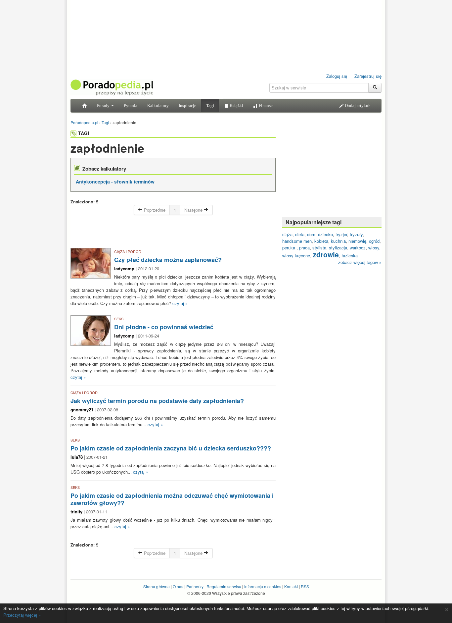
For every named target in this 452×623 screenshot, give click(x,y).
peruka (289, 247)
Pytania (130, 105)
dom (311, 234)
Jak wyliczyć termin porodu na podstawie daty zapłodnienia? (157, 400)
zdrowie (326, 254)
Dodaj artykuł (357, 105)
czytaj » (180, 303)
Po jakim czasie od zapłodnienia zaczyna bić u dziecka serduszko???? (170, 448)
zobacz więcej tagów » (360, 262)
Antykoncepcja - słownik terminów (115, 181)
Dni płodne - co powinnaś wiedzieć (163, 327)
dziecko (325, 234)
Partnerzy (194, 586)
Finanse (265, 105)
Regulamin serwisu (223, 586)
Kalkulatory (158, 105)
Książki (236, 105)
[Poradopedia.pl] (111, 87)
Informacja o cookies (262, 586)
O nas (178, 586)
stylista (319, 247)
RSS (305, 586)
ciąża (287, 234)
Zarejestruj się (368, 76)
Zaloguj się (336, 76)
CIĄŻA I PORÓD (127, 251)
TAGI (83, 133)
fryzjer (341, 234)
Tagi (210, 105)
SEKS (118, 318)
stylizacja (338, 247)
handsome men (297, 241)
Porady (104, 105)
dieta (299, 234)
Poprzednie (154, 210)
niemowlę (357, 241)
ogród (374, 241)
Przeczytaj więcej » (22, 615)
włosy (373, 247)
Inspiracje (187, 105)
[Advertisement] (173, 233)
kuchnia (338, 241)
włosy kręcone (296, 255)
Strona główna (156, 586)
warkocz (358, 247)
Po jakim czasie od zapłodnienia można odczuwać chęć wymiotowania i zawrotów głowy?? (172, 499)
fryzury (356, 234)
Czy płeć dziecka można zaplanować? (168, 259)
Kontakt (291, 586)
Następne (194, 210)
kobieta (321, 241)
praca (304, 247)
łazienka (349, 255)
